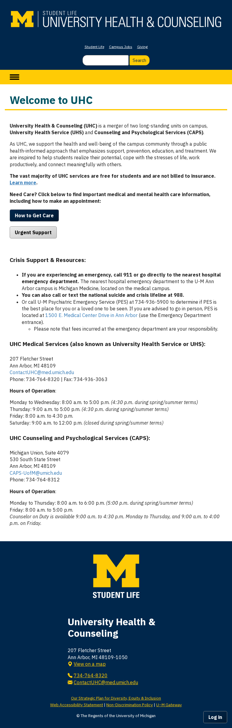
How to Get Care (34, 215)
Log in (215, 717)
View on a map (90, 664)
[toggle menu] (14, 77)
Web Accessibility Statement (76, 704)
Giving (142, 46)
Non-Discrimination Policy (129, 704)
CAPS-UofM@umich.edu (36, 473)
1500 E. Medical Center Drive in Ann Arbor (91, 315)
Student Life (94, 46)
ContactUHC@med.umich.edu (42, 372)
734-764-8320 (91, 675)
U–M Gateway (169, 704)
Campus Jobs (120, 46)
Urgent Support (33, 232)
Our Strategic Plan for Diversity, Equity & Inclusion (116, 698)
